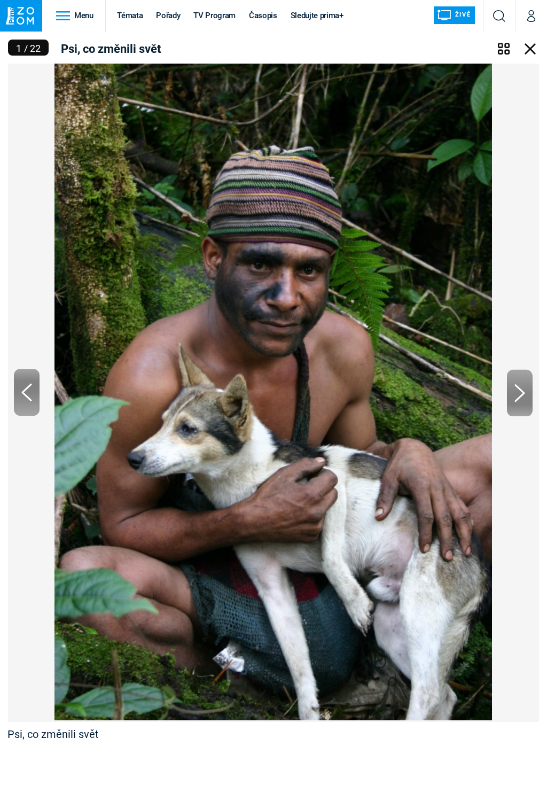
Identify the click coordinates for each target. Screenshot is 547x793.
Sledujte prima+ (317, 15)
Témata (130, 15)
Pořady (168, 15)
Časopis (263, 15)
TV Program (214, 15)
